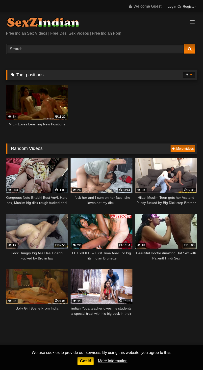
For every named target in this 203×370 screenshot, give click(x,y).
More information (112, 361)
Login (172, 6)
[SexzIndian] (101, 23)
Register (189, 6)
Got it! (85, 361)
